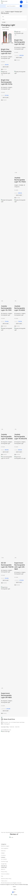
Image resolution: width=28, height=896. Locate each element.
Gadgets (3, 853)
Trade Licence (4, 880)
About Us (3, 869)
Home (2, 11)
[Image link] (14, 781)
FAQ (2, 876)
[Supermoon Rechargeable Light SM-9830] (7, 636)
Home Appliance (4, 848)
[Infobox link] (14, 718)
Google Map (3, 863)
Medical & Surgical (5, 846)
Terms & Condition (5, 874)
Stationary (3, 850)
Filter (3, 22)
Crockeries (3, 855)
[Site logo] (5, 2)
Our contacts (4, 859)
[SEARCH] (21, 6)
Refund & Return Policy (6, 878)
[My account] (21, 2)
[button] (5, 710)
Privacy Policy (4, 871)
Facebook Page (4, 861)
